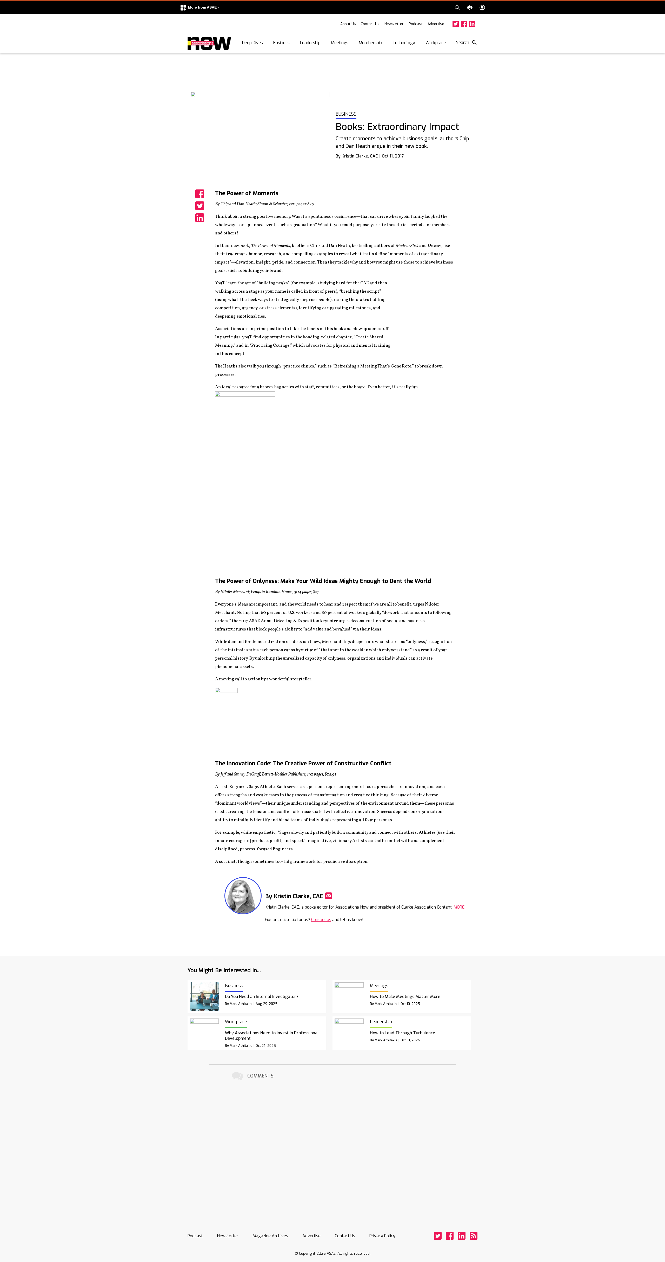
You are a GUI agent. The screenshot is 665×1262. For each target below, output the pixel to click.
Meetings (339, 42)
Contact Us (370, 24)
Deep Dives (252, 42)
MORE (459, 907)
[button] (200, 7)
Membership (370, 42)
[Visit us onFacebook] (464, 24)
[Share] (199, 193)
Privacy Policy (382, 1236)
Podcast (416, 24)
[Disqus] (332, 1147)
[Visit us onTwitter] (456, 24)
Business (281, 42)
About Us (348, 24)
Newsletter (394, 24)
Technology (404, 42)
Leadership (310, 42)
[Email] (328, 895)
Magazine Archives (270, 1236)
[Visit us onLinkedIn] (472, 24)
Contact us (321, 919)
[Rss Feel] (473, 1236)
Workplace (435, 42)
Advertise (436, 24)
